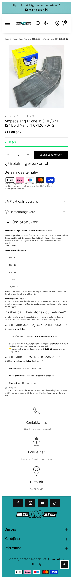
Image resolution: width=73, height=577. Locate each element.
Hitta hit (36, 482)
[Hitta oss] (57, 23)
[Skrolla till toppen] (64, 564)
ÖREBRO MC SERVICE (33, 559)
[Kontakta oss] (46, 23)
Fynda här (36, 452)
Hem (7, 39)
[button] (7, 23)
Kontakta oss (36, 422)
